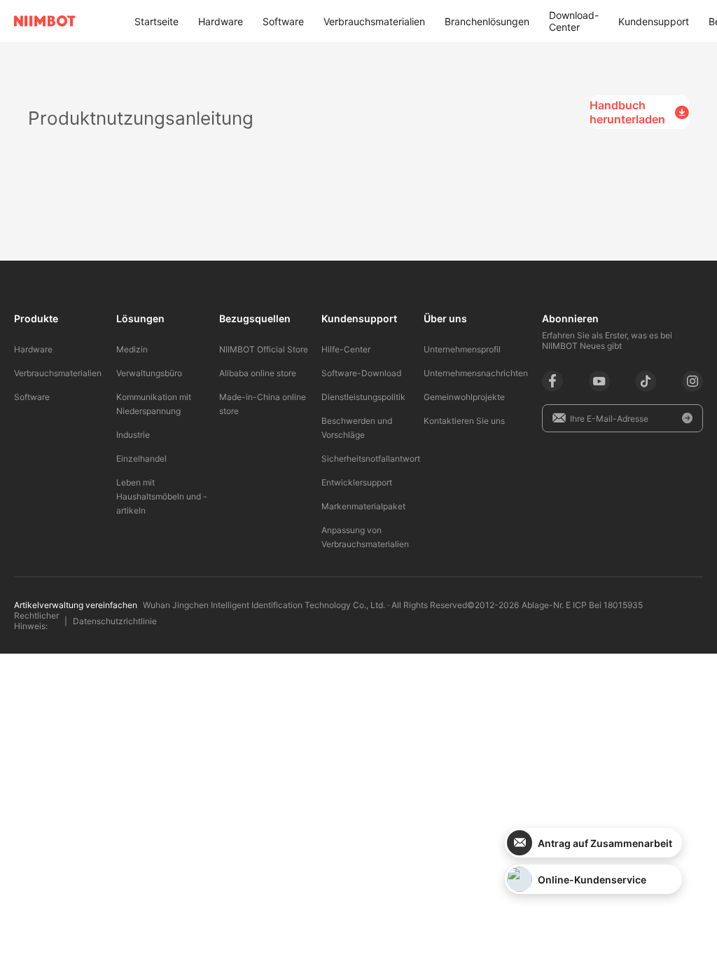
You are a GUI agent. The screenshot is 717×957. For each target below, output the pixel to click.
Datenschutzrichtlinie (115, 621)
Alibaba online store (257, 373)
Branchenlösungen (487, 21)
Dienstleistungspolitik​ (363, 397)
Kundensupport (653, 21)
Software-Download (361, 373)
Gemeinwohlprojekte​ (464, 397)
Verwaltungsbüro (149, 373)
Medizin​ (132, 349)
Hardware (220, 21)
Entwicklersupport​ (356, 482)
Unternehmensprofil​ (462, 349)
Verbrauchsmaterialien (374, 21)
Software (283, 21)
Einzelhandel (141, 458)
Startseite (156, 21)
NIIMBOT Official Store (263, 349)
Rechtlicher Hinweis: (36, 620)
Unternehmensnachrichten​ (476, 373)
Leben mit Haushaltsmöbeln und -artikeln (161, 496)
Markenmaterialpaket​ (363, 506)
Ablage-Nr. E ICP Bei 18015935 (582, 605)
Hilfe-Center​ (345, 349)
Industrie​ (133, 434)
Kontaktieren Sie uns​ (464, 420)
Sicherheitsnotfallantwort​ (370, 458)
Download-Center (574, 21)
